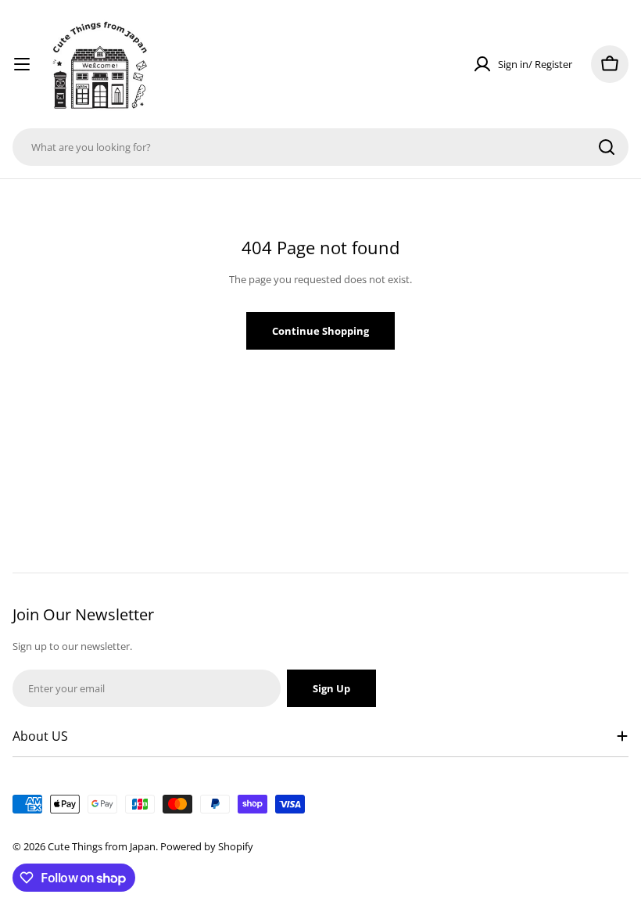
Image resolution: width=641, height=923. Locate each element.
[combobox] (320, 147)
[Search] (606, 147)
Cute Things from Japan (102, 846)
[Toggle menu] (22, 64)
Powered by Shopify (206, 846)
